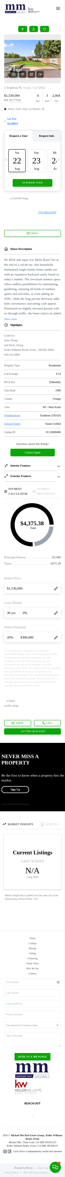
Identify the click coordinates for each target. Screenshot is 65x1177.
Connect (33, 973)
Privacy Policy (12, 1172)
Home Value (32, 963)
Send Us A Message (32, 1056)
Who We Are (32, 968)
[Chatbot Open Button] (55, 1167)
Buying (32, 948)
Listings (32, 943)
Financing (32, 958)
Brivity (29, 1168)
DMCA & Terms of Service (35, 1172)
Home (33, 938)
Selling (32, 953)
